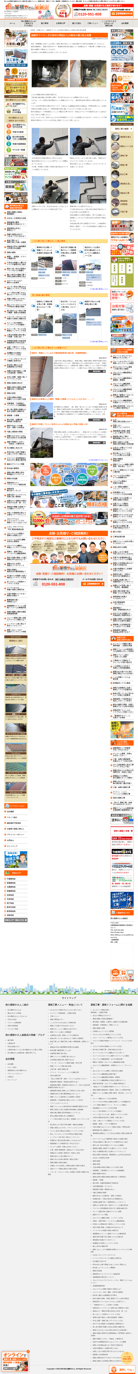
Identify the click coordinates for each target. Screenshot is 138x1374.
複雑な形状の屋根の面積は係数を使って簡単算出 (109, 1177)
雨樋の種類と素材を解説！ (59, 1162)
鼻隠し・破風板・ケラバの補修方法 (16, 257)
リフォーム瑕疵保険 (14, 1022)
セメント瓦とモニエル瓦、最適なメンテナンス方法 (110, 1114)
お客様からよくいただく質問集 (103, 1031)
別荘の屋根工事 (119, 798)
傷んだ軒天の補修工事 (100, 1246)
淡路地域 (10, 915)
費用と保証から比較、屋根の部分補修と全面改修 (123, 443)
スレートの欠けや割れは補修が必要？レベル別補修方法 (111, 1102)
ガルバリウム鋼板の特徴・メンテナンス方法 (108, 1218)
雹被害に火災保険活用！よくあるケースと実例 (122, 625)
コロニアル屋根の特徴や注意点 (120, 482)
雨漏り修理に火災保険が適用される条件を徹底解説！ (111, 1361)
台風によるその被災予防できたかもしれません (123, 553)
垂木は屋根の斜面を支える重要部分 (62, 1116)
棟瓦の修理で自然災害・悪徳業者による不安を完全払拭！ (112, 1155)
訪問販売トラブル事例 (121, 683)
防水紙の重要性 (13, 468)
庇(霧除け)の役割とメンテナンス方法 (14, 354)
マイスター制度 (13, 1029)
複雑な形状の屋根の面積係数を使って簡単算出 (16, 388)
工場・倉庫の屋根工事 (121, 787)
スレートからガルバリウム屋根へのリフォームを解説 (123, 362)
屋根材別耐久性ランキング (14, 489)
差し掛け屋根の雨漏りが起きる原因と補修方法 (16, 410)
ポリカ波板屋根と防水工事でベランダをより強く (123, 765)
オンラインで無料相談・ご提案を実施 (63, 1013)
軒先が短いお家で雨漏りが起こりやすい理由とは (16, 453)
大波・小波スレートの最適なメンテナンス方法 (16, 348)
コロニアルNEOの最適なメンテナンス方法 (122, 521)
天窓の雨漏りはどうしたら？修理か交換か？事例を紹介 (111, 1127)
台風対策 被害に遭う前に (58, 1053)
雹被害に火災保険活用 (100, 1354)
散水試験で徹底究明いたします (60, 1050)
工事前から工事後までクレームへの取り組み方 (122, 661)
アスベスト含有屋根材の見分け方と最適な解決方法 (110, 1208)
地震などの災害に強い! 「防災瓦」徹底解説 (122, 586)
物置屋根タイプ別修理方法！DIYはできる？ (121, 749)
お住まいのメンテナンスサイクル (104, 1255)
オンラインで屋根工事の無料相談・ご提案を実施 (122, 644)
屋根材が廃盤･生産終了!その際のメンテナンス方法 (110, 1148)
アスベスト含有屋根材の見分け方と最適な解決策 (16, 459)
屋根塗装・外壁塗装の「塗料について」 (106, 1025)
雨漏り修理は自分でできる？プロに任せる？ (16, 235)
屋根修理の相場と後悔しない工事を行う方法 (121, 432)
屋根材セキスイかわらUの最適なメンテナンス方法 (123, 515)
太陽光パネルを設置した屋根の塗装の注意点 (122, 499)
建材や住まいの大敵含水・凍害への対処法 (15, 426)
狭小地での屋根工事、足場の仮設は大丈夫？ (108, 1049)
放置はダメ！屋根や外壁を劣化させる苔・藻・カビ (110, 1311)
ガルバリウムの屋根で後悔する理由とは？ (15, 534)
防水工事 (124, 174)
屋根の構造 (11, 252)
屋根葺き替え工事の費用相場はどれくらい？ (122, 437)
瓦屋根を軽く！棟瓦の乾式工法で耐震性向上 (108, 1199)
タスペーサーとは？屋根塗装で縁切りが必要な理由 (110, 1139)
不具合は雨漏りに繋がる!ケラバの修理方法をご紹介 (110, 1142)
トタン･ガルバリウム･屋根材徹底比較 (15, 528)
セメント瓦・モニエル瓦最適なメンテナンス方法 (16, 330)
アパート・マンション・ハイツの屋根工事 (64, 1072)
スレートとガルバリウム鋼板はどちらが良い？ (122, 357)
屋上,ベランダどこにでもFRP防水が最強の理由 (16, 305)
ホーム (12, 23)
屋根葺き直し (125, 184)
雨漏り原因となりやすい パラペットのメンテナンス (67, 1128)
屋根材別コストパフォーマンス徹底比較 (16, 483)
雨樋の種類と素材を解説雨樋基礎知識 (16, 613)
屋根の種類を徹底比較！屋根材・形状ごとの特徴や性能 (111, 1090)
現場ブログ (41, 30)
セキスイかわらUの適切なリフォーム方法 (107, 1034)
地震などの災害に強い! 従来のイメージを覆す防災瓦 (110, 1205)
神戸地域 (10, 903)
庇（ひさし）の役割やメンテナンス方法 (16, 582)
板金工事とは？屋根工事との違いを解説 (16, 241)
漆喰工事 (124, 156)
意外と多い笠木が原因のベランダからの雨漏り (16, 269)
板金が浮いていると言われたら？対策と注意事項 (123, 694)
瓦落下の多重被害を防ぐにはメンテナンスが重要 (122, 558)
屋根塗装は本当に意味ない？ (14, 229)
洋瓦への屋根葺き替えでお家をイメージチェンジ (16, 514)
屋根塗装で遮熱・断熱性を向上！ (104, 1189)
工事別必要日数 (119, 537)
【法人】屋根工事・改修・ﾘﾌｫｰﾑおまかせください (123, 803)
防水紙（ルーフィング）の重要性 (104, 1267)
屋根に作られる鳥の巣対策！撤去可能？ (122, 782)
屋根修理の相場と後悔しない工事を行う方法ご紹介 (67, 1090)
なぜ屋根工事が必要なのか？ (122, 420)
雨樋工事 (124, 165)
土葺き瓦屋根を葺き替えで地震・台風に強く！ (16, 336)
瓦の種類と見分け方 (15, 448)
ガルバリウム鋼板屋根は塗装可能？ (122, 373)
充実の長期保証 (13, 1026)
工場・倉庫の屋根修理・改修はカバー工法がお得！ (123, 760)
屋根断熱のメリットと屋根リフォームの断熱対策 (16, 606)
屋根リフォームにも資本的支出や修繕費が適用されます (69, 1106)
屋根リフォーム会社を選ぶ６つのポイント (123, 542)
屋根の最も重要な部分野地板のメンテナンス (15, 473)
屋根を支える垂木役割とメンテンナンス (15, 564)
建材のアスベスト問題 (15, 464)
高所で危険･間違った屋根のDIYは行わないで (108, 1227)
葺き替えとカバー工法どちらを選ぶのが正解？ (122, 454)
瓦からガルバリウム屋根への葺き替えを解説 (122, 368)
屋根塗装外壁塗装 (124, 202)
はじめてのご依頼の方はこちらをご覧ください (66, 1010)
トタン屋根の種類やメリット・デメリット (121, 488)
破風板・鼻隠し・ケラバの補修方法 (105, 1124)
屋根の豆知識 (12, 478)
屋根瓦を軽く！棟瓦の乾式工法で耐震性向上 (121, 575)
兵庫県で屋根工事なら (15, 829)
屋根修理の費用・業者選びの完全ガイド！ (16, 223)
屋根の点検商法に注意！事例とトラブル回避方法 (122, 688)
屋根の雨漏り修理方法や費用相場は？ (16, 570)
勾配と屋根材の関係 (15, 432)
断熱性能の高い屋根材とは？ (13, 600)
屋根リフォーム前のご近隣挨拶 (60, 1032)
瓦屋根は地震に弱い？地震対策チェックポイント (123, 581)
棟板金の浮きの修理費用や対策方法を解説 (16, 247)
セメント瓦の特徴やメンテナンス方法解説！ (16, 324)
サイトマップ (12, 846)
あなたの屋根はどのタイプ (102, 1015)
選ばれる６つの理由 (14, 1013)
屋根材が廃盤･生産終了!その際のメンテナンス (16, 508)
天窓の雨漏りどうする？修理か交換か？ (16, 594)
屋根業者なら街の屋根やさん (17, 1070)
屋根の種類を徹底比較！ (118, 460)
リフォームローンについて (59, 1103)
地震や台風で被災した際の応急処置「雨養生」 (16, 372)
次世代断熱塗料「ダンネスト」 (119, 603)
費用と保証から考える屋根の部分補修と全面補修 (66, 1109)
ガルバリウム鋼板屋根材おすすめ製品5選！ (122, 390)
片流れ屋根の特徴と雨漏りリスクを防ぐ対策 (16, 398)
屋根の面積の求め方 (15, 383)
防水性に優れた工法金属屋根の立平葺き (15, 366)
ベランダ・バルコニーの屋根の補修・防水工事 (66, 1063)
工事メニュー (92, 23)
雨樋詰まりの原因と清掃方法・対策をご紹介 (65, 1153)
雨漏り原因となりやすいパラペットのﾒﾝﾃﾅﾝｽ (16, 299)
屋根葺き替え (125, 137)
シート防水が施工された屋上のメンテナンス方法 (16, 293)
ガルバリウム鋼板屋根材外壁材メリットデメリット (123, 401)
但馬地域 (10, 895)
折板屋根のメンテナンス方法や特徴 (105, 1108)
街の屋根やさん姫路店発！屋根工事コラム (22, 1053)
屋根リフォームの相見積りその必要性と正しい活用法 (123, 650)
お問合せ (10, 840)
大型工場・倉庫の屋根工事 (59, 1069)
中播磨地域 (11, 879)
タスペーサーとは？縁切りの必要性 (15, 281)
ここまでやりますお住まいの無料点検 (109, 23)
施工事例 (44, 23)
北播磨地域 (11, 887)
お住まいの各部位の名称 (16, 218)
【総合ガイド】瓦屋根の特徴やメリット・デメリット (111, 1086)
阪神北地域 (11, 907)
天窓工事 (124, 212)
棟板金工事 (124, 193)
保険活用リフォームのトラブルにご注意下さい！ (109, 1301)
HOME (33, 30)
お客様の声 (60, 23)
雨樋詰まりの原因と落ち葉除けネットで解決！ (123, 777)
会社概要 (125, 23)
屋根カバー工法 (126, 146)
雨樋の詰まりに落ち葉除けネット (61, 1156)
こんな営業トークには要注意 (121, 678)
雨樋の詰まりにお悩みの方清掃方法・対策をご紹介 (123, 771)
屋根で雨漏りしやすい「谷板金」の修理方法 (15, 443)
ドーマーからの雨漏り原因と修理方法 (15, 588)
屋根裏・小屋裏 (13, 415)
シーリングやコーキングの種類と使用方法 (16, 360)
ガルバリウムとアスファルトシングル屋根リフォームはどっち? (17, 520)
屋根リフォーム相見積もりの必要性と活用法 (65, 1097)
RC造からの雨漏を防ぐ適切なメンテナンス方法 (109, 1224)
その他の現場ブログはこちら (98, 460)
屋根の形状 (11, 393)
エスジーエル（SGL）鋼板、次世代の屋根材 (108, 1292)
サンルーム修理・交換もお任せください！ (122, 754)
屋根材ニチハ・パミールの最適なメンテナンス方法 (123, 510)
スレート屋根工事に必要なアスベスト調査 (107, 1211)
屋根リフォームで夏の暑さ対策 (60, 1066)
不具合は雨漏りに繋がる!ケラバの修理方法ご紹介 (17, 263)
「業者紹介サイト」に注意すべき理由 (121, 716)
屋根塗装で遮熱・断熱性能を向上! (122, 609)
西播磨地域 (11, 891)
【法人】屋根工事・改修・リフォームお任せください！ (69, 1079)
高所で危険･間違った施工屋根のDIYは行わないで (17, 558)
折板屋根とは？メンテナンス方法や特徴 (122, 493)
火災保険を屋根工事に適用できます (62, 1060)
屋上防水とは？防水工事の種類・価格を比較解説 (16, 311)
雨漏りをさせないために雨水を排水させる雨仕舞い (110, 1330)
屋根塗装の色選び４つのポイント (120, 597)
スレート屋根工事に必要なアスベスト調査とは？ (16, 619)
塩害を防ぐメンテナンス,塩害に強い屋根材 (16, 495)
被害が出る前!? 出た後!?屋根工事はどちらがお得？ (123, 672)
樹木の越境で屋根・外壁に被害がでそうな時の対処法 (123, 705)
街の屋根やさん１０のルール (17, 1016)
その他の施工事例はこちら (99, 289)
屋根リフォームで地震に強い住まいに (63, 1056)
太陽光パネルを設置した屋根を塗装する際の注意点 (67, 1165)
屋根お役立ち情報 (120, 547)
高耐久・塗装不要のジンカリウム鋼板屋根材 (16, 552)
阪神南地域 (11, 911)
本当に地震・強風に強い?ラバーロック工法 (17, 378)
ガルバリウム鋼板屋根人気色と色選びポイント (122, 384)
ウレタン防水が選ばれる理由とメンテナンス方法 (16, 287)
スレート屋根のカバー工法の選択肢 (123, 471)
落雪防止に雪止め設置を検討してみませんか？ (66, 1140)
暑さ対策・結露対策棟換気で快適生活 (105, 1183)
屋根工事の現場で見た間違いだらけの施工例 (121, 592)
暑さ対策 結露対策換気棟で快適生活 (15, 420)
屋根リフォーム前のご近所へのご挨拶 (121, 656)
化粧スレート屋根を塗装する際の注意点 (121, 504)
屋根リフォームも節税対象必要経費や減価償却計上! (123, 809)
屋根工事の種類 (122, 129)
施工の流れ (76, 23)
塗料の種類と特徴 (121, 831)
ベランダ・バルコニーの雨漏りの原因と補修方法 (16, 318)
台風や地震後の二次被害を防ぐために (122, 569)
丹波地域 (10, 899)
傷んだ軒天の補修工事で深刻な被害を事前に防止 (16, 275)
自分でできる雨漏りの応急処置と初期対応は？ (122, 614)
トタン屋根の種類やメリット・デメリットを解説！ (110, 1105)
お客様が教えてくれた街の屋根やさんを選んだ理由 (25, 1050)
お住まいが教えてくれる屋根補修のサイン (122, 448)
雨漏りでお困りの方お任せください (62, 1026)
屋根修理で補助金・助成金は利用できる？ (121, 631)
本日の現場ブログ (14, 1046)
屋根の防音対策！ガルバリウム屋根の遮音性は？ (123, 407)
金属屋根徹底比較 (99, 1286)
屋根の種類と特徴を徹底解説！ (15, 213)
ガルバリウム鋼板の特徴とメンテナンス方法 (16, 546)
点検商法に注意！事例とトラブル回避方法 (64, 1035)
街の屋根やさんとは (14, 1010)
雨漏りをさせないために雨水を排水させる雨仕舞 (16, 437)
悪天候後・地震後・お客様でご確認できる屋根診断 (110, 1022)
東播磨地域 (11, 883)
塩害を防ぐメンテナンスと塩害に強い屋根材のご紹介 (111, 1308)
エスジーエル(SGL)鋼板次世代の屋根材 (16, 540)
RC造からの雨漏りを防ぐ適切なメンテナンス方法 (17, 576)
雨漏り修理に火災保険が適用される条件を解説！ (122, 620)
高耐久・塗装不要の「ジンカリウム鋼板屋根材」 (109, 1221)
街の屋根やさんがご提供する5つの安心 (28, 23)
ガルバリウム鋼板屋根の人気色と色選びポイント (109, 1080)
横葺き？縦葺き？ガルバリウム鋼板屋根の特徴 (123, 396)
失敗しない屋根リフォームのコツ (121, 426)
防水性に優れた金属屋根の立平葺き (105, 1295)
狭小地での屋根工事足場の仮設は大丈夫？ (121, 527)
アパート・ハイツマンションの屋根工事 (121, 793)
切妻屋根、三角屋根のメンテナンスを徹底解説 (16, 404)
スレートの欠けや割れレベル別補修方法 (121, 476)
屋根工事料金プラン (57, 1019)
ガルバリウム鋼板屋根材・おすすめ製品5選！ (108, 1059)
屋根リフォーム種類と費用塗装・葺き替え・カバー (123, 465)
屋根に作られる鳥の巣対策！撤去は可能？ (64, 1159)
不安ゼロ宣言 (12, 1019)
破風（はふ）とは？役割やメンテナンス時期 (16, 631)
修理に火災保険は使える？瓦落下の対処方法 (123, 564)
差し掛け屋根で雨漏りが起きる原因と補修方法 (108, 1327)
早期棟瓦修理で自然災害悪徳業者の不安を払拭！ (16, 342)
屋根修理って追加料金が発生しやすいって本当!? (122, 700)
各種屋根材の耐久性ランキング (103, 1277)
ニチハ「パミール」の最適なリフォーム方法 (108, 1037)
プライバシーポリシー (15, 834)
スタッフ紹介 (12, 817)
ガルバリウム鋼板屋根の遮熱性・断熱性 (122, 379)
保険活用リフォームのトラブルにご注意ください (123, 711)
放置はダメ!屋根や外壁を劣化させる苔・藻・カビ (17, 501)
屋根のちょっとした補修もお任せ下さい (63, 1029)
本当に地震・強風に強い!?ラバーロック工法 (108, 1320)
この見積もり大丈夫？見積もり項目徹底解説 (121, 667)
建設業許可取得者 (14, 823)
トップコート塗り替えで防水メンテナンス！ (16, 625)
